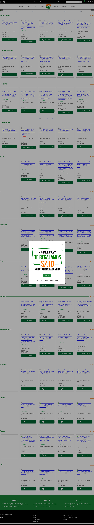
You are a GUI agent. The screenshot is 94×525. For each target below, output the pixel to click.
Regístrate (47, 275)
